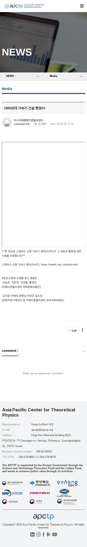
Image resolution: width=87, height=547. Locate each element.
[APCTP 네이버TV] (48, 534)
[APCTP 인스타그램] (38, 534)
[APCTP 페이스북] (43, 534)
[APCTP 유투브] (54, 534)
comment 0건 (22, 124)
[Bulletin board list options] (82, 330)
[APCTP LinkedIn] (32, 534)
